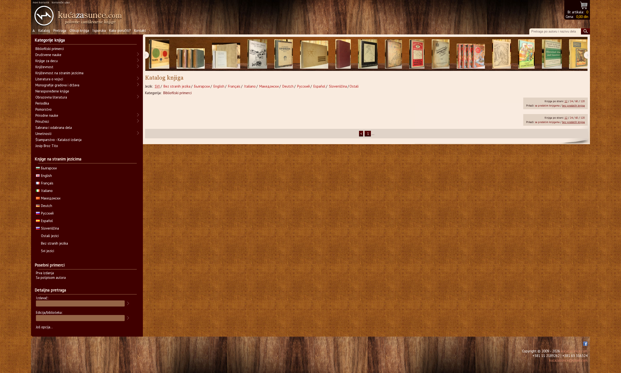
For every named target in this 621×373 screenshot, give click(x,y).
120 (582, 101)
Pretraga (59, 30)
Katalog (44, 30)
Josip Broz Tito (46, 145)
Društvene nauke (48, 54)
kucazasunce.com (574, 351)
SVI (157, 86)
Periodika (42, 103)
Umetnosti (43, 133)
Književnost (44, 67)
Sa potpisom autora (51, 277)
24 (571, 101)
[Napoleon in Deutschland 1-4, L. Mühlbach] (191, 54)
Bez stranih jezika (176, 86)
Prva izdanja (45, 273)
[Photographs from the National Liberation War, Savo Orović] (314, 54)
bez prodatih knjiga (573, 105)
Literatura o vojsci (49, 79)
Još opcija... (44, 327)
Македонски (269, 86)
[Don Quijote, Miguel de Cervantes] (393, 54)
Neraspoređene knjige (52, 91)
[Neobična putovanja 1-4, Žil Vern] (471, 54)
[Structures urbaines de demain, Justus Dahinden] (257, 54)
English (218, 86)
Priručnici (42, 121)
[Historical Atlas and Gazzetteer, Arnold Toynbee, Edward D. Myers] (552, 54)
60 (576, 101)
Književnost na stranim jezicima (59, 73)
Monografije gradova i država (57, 85)
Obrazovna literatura (51, 97)
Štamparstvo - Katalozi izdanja (58, 139)
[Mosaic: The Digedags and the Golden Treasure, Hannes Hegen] (526, 54)
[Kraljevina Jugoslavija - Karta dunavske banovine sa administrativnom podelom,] (417, 54)
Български (202, 86)
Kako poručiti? (120, 30)
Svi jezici (47, 251)
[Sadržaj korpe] (584, 4)
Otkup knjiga (79, 30)
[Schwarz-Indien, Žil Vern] (578, 54)
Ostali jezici (50, 235)
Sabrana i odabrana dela (53, 127)
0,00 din (582, 16)
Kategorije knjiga (50, 40)
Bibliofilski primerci (177, 93)
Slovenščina (338, 86)
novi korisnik (41, 2)
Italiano (250, 86)
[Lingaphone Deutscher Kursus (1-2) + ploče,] (226, 54)
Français (234, 86)
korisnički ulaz (61, 2)
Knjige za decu (46, 60)
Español (319, 86)
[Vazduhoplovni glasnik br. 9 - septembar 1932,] (440, 54)
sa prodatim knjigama (547, 105)
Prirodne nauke (46, 115)
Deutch (288, 86)
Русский (303, 86)
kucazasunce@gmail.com (568, 360)
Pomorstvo (43, 109)
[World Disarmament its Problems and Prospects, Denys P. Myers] (343, 54)
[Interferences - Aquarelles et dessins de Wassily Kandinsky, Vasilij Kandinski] (159, 54)
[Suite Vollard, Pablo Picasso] (368, 54)
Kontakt (140, 30)
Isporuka (99, 30)
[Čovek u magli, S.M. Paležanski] (501, 54)
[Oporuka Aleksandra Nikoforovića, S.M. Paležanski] (283, 54)
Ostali (354, 86)
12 (565, 101)
